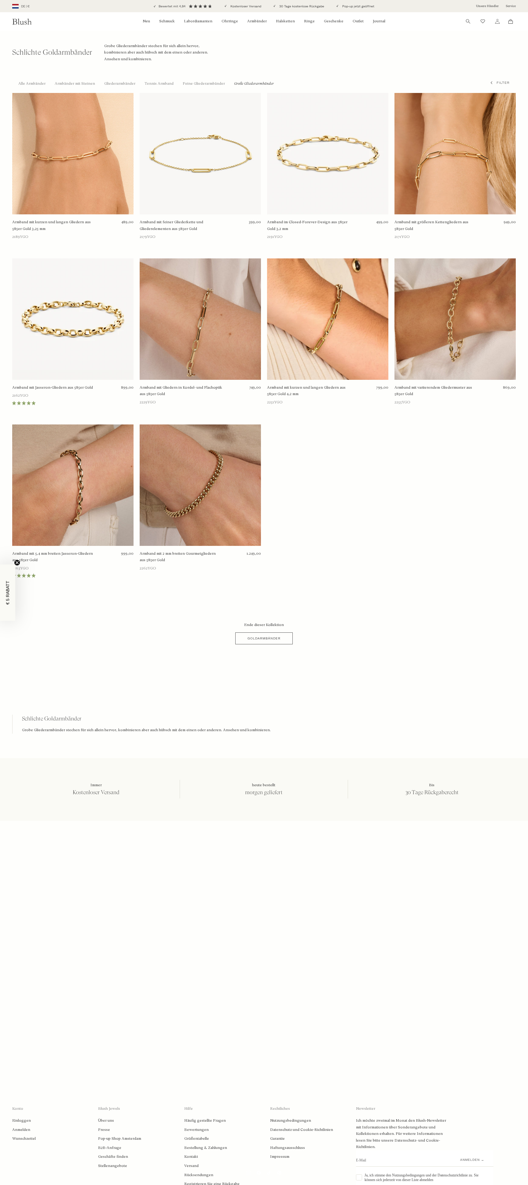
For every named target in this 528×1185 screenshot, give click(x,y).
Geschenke (333, 21)
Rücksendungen (198, 1175)
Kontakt (191, 1156)
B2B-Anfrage (109, 1148)
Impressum (279, 1156)
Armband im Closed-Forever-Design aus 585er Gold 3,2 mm (307, 225)
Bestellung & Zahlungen (205, 1148)
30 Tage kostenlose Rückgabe (301, 6)
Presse (104, 1130)
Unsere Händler (487, 6)
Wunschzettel (24, 1138)
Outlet (358, 21)
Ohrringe (230, 21)
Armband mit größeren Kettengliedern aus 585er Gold (431, 225)
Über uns (106, 1120)
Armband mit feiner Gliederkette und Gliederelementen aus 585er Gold (171, 225)
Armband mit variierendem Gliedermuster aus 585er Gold (433, 390)
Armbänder (257, 21)
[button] (7, 593)
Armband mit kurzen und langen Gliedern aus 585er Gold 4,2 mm (306, 390)
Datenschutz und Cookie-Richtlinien (301, 1130)
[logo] (22, 21)
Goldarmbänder (264, 638)
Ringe (309, 21)
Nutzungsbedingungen (290, 1120)
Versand (191, 1166)
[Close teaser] (17, 563)
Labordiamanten (198, 21)
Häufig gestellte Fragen (205, 1120)
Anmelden (21, 1130)
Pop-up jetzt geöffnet (357, 6)
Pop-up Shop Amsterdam (119, 1138)
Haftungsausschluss (287, 1148)
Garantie (277, 1138)
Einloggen (21, 1120)
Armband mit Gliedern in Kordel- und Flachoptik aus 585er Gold (181, 390)
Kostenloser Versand (245, 6)
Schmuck (167, 21)
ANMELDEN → (472, 1159)
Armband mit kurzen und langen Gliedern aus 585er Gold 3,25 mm (51, 225)
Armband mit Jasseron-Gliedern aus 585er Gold (52, 387)
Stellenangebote (112, 1166)
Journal (379, 21)
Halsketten (285, 21)
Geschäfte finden (113, 1156)
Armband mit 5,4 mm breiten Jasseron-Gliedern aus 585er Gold (52, 556)
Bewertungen (196, 1130)
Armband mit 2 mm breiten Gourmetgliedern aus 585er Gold (178, 556)
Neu (146, 21)
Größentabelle (196, 1138)
